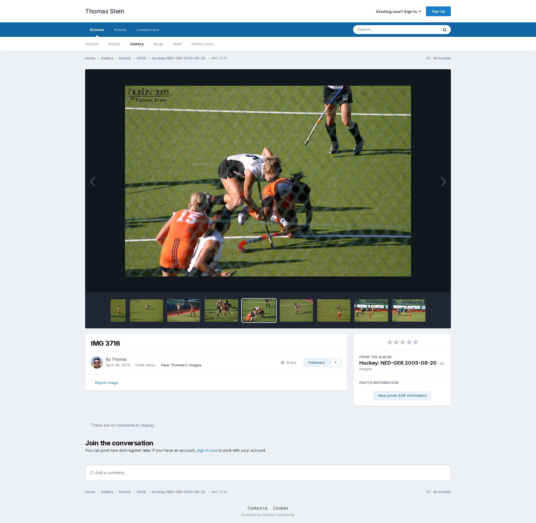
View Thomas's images (181, 365)
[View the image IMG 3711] (333, 310)
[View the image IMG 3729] (146, 310)
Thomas (119, 359)
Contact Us (258, 508)
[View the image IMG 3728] (183, 310)
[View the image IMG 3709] (371, 310)
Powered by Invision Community (268, 515)
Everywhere (421, 29)
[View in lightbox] (268, 181)
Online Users (203, 44)
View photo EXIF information (402, 395)
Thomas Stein (104, 11)
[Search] (445, 29)
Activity (120, 29)
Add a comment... (110, 472)
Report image (106, 382)
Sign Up (438, 11)
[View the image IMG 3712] (296, 310)
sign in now (207, 450)
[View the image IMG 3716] (259, 310)
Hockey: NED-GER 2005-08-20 (398, 363)
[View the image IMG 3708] (408, 310)
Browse (97, 29)
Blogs (158, 44)
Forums (92, 44)
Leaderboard (148, 29)
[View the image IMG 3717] (221, 310)
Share (290, 362)
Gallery (137, 44)
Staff (177, 44)
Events (114, 44)
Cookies (280, 508)
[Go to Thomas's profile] (97, 362)
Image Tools (428, 282)
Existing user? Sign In (397, 11)
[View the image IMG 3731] (118, 310)
